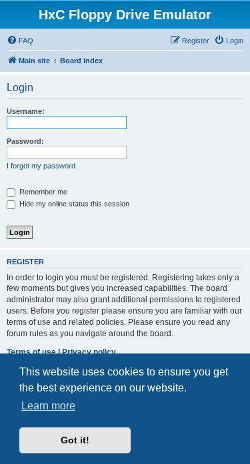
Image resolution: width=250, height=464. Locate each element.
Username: (26, 111)
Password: (25, 141)
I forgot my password (41, 166)
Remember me (42, 192)
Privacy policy (89, 352)
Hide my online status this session (73, 204)
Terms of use (31, 352)
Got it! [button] (75, 440)
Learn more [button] (48, 405)
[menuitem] (20, 41)
